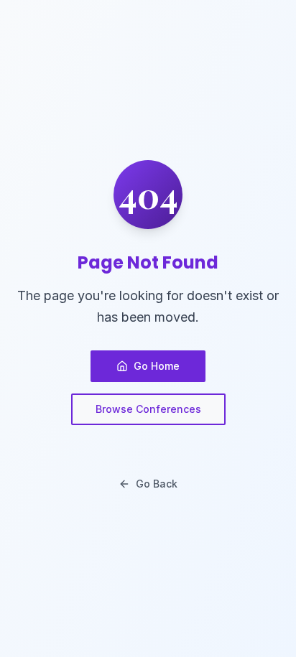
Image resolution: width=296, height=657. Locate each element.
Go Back (156, 483)
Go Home (157, 366)
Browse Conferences (148, 409)
